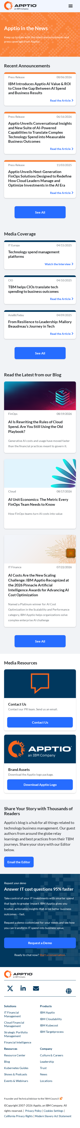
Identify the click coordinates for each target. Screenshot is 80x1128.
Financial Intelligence (17, 1042)
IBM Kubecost (49, 1025)
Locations (46, 1081)
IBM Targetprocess (52, 1031)
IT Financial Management (12, 1014)
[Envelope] (36, 988)
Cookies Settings (53, 1110)
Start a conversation (52, 955)
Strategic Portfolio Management (16, 1034)
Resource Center (14, 1055)
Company (46, 1048)
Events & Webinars (16, 1081)
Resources (10, 1048)
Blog (7, 1061)
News (43, 1074)
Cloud (12, 491)
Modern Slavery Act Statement (53, 1116)
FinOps (12, 413)
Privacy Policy (33, 1110)
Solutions (10, 1006)
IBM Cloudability (51, 1019)
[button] (70, 5)
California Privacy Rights (18, 1116)
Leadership (47, 1061)
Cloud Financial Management (14, 1024)
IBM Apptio (47, 1012)
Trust (43, 1068)
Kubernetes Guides (16, 1068)
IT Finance (14, 567)
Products (46, 1006)
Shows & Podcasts (15, 1074)
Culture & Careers (51, 1055)
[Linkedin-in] (23, 988)
